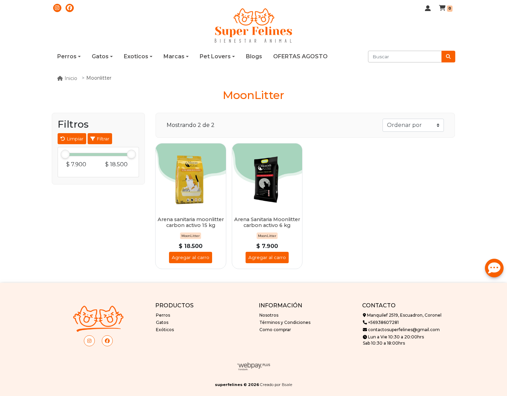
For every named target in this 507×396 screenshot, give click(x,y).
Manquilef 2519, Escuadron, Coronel (403, 315)
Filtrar (102, 138)
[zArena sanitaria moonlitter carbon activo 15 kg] (191, 178)
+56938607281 (383, 322)
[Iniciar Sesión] (428, 8)
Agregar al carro (190, 257)
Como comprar (275, 329)
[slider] (65, 154)
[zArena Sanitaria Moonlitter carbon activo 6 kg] (267, 178)
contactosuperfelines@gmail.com (403, 329)
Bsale (287, 384)
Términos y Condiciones (284, 322)
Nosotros (268, 315)
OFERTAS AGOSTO (300, 56)
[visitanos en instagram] (57, 8)
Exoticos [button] (136, 56)
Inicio (70, 78)
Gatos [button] (100, 56)
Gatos (162, 322)
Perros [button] (67, 56)
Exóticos (165, 329)
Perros (163, 315)
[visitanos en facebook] (70, 8)
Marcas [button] (174, 56)
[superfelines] (253, 25)
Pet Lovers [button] (215, 56)
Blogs (254, 56)
